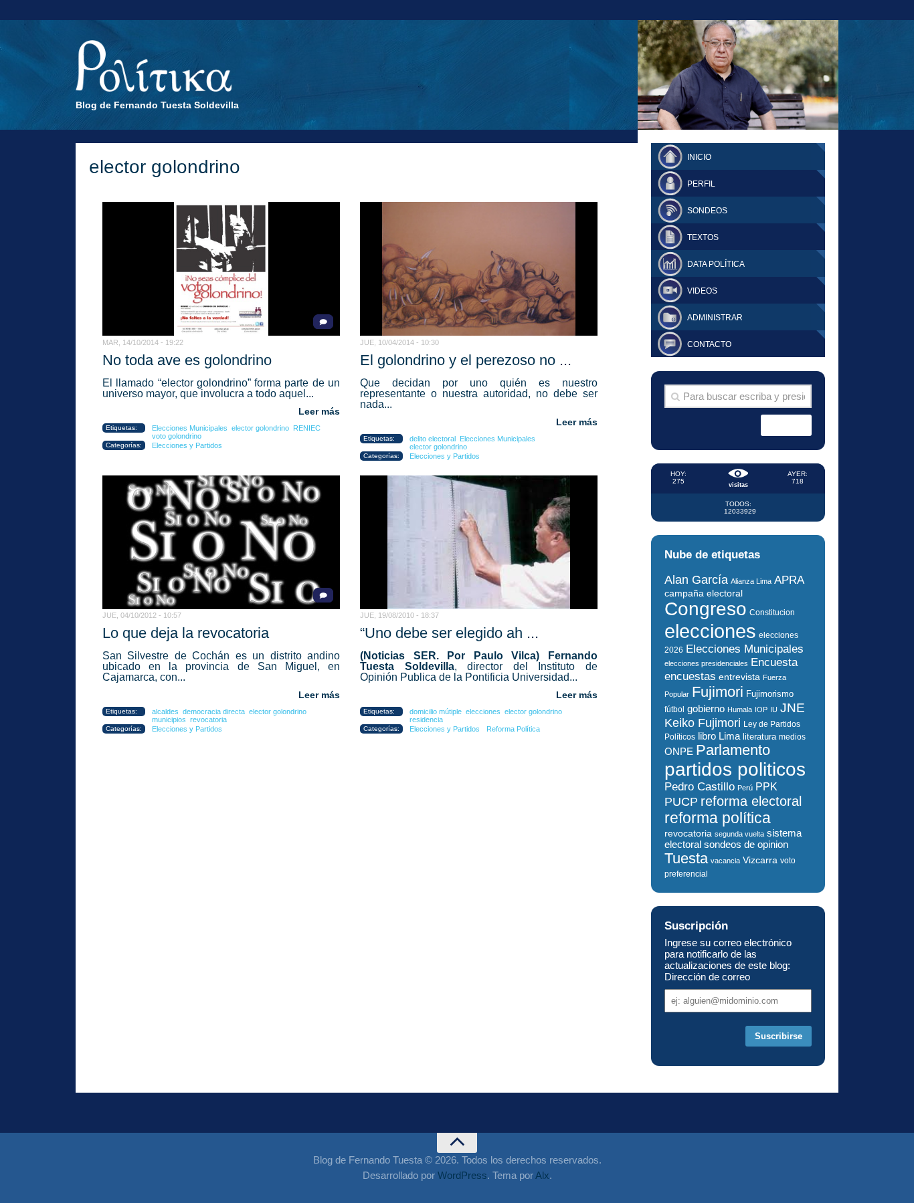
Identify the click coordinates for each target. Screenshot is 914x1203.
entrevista (739, 677)
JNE (792, 708)
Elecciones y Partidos (187, 445)
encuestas (690, 676)
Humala (739, 709)
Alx (542, 1175)
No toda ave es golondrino (187, 360)
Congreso (705, 608)
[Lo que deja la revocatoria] (221, 542)
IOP (761, 709)
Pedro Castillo (699, 786)
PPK (766, 786)
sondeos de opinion (746, 844)
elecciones (483, 711)
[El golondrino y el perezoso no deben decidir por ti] (479, 269)
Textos (703, 237)
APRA (789, 580)
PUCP (681, 801)
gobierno (706, 708)
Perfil (701, 184)
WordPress (462, 1175)
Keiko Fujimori (702, 723)
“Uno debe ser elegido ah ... (449, 633)
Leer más (319, 411)
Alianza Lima (751, 581)
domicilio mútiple (435, 711)
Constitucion (772, 612)
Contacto (709, 344)
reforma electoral (751, 801)
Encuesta (774, 662)
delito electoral (432, 438)
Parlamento (733, 750)
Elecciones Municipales (189, 428)
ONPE (678, 751)
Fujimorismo (770, 694)
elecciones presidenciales (706, 663)
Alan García (696, 579)
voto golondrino (176, 436)
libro (707, 736)
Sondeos (707, 210)
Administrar (715, 317)
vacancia (725, 861)
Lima (729, 736)
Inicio (699, 157)
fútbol (674, 709)
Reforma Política (513, 729)
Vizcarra (760, 860)
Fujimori (717, 691)
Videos (702, 291)
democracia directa (214, 711)
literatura (759, 737)
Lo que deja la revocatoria (185, 633)
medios (792, 737)
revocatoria (208, 719)
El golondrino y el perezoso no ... (465, 360)
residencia (426, 719)
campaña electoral (703, 593)
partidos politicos (735, 769)
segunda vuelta (739, 834)
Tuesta (686, 858)
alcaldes (165, 711)
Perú (745, 788)
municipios (169, 719)
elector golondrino (260, 428)
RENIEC (307, 428)
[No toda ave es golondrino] (221, 269)
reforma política (717, 818)
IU (774, 709)
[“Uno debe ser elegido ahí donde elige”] (479, 542)
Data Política (716, 264)
